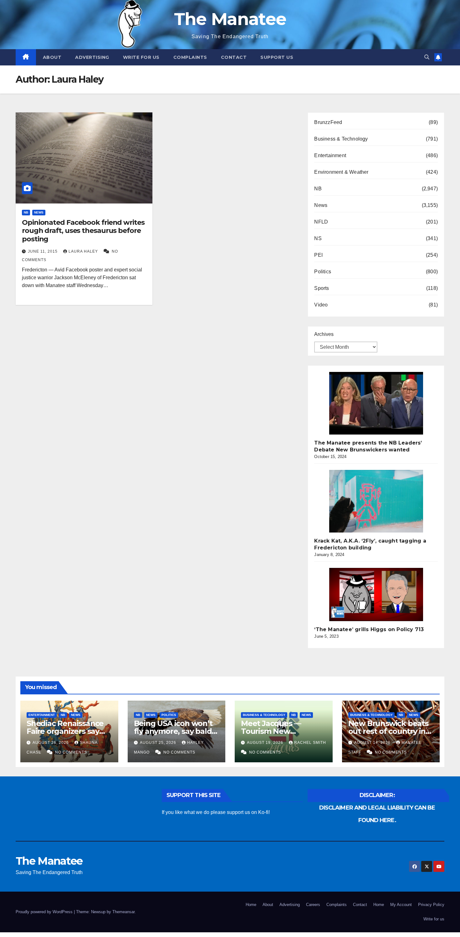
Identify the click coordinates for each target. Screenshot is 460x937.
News (38, 212)
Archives (324, 334)
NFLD (321, 221)
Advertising (92, 57)
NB (26, 212)
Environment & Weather (341, 172)
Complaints (190, 57)
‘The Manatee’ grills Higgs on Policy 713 (369, 629)
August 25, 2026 (158, 742)
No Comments (71, 752)
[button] (426, 57)
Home (251, 904)
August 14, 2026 (373, 742)
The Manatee (230, 18)
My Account (401, 904)
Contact (234, 57)
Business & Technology (341, 139)
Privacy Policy (431, 904)
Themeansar (123, 911)
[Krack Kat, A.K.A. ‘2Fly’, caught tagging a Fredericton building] (376, 501)
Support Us (276, 57)
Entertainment (330, 155)
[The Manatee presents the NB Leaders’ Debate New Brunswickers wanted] (376, 403)
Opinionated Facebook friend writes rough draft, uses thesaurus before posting (83, 230)
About (52, 57)
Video (321, 304)
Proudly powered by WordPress (45, 911)
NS (317, 238)
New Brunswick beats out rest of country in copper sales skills (388, 731)
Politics (322, 271)
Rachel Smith (310, 742)
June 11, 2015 (43, 251)
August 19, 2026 (265, 742)
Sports (321, 288)
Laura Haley (84, 251)
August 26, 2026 (51, 742)
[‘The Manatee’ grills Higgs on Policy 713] (376, 594)
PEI (318, 255)
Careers (313, 904)
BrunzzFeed (328, 122)
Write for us (141, 57)
